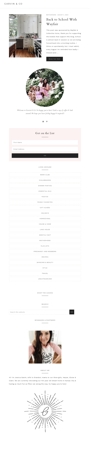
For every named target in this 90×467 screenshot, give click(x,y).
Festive (45, 196)
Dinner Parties (45, 185)
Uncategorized (45, 279)
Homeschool (45, 218)
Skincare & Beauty (45, 262)
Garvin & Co (13, 4)
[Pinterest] (47, 121)
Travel (45, 273)
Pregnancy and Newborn (45, 251)
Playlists (45, 246)
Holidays (45, 213)
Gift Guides (45, 207)
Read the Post (54, 59)
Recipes (45, 257)
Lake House (45, 229)
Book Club (45, 175)
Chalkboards (45, 180)
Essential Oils (45, 191)
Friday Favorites (45, 202)
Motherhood (51, 14)
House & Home (45, 224)
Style (45, 268)
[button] (83, 4)
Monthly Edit (45, 235)
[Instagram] (43, 121)
